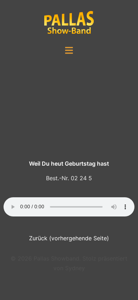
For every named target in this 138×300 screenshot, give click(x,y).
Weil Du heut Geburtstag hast (69, 163)
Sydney (75, 268)
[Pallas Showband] (69, 22)
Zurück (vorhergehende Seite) (69, 238)
